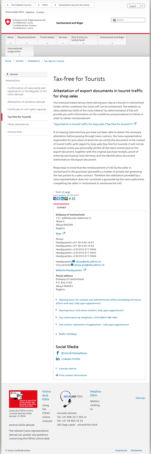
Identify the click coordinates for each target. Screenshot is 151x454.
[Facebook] (55, 198)
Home (8, 61)
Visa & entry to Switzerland (79, 38)
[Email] (73, 198)
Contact (59, 207)
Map (59, 233)
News (10, 37)
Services (63, 37)
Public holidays (67, 333)
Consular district (67, 368)
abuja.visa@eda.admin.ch (89, 264)
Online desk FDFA (46, 395)
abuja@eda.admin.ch (88, 261)
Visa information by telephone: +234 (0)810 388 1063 (87, 317)
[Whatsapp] (70, 198)
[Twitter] (59, 198)
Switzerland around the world (74, 5)
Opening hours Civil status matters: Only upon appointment (90, 310)
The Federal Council (21, 5)
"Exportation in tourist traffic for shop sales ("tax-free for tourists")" (93, 124)
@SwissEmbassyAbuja (74, 353)
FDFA (45, 5)
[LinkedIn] (62, 198)
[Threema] (66, 198)
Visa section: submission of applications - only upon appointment (93, 324)
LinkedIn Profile (71, 359)
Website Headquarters (69, 270)
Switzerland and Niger (112, 37)
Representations (27, 37)
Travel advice (47, 37)
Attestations (34, 61)
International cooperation (14, 50)
